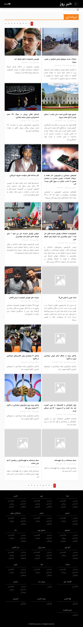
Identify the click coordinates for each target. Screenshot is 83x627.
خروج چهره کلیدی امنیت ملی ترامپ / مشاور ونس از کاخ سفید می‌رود (60, 116)
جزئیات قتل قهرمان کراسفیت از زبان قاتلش (24, 297)
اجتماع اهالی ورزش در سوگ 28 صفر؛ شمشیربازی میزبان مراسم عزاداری (23, 116)
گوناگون (75, 603)
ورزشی (63, 503)
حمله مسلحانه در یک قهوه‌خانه (65, 460)
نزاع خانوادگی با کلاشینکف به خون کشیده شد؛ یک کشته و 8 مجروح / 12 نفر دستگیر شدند (60, 408)
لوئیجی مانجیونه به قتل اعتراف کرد (26, 59)
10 (6, 23)
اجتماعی (75, 503)
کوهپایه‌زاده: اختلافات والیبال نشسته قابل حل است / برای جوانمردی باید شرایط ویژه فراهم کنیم (60, 236)
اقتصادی (63, 500)
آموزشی (63, 506)
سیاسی (75, 500)
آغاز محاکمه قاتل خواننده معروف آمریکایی (24, 175)
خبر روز (66, 3)
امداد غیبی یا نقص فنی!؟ (67, 297)
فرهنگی (75, 506)
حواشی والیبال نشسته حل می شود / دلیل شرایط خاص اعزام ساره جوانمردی (23, 235)
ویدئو (6, 3)
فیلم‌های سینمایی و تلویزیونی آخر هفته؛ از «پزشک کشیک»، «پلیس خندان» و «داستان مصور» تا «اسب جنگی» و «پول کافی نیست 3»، (60, 180)
